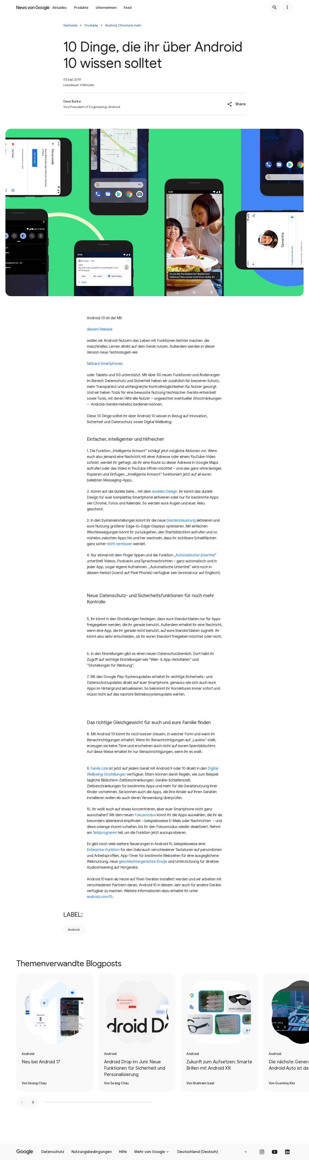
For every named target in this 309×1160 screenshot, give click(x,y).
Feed (127, 8)
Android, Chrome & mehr (123, 25)
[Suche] (274, 7)
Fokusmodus (145, 815)
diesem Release (99, 329)
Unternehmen (106, 8)
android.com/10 (99, 897)
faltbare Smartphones (105, 363)
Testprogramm (105, 832)
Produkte (81, 8)
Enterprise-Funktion (103, 850)
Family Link (99, 768)
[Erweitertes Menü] (287, 7)
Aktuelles (59, 8)
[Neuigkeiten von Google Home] (33, 7)
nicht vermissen (119, 544)
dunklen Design (164, 491)
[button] (236, 104)
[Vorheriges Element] (21, 1102)
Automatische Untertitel (195, 555)
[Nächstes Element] (33, 1102)
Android (74, 930)
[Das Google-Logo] (24, 1152)
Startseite (70, 25)
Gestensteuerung (181, 520)
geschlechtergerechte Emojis (143, 861)
